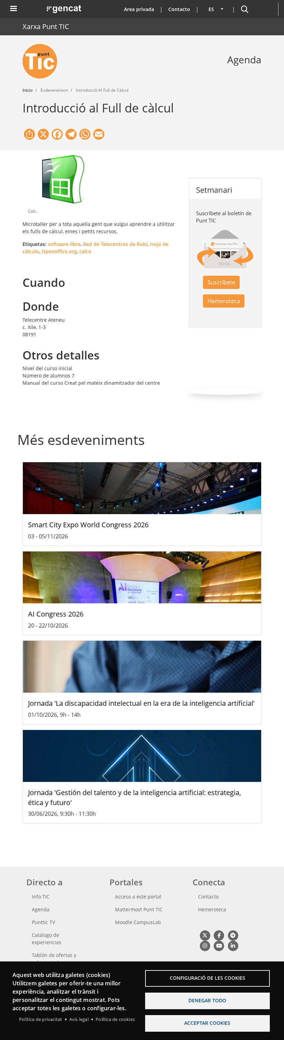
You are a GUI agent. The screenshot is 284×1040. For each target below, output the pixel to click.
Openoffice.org (59, 251)
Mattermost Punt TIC (139, 909)
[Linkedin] (233, 945)
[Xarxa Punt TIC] (43, 61)
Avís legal (79, 1019)
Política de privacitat (40, 1019)
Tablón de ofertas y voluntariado (54, 959)
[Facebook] (218, 935)
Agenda (41, 909)
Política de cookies (115, 1019)
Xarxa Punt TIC (46, 26)
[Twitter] (204, 935)
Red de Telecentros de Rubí (115, 244)
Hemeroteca (223, 301)
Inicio (28, 90)
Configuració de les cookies (207, 978)
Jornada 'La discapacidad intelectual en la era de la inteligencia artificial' (141, 703)
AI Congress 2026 (55, 614)
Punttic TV (43, 922)
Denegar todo (207, 1000)
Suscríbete (221, 282)
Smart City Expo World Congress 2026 (88, 524)
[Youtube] (218, 945)
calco (85, 251)
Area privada (139, 9)
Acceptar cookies (207, 1023)
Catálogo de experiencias (46, 939)
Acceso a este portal (138, 896)
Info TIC (41, 896)
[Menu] (13, 9)
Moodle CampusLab (138, 922)
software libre (64, 244)
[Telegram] (233, 935)
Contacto (179, 9)
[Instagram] (204, 945)
